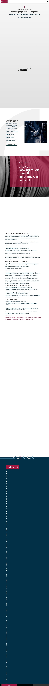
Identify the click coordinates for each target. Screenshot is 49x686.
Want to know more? (11, 144)
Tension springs (20, 317)
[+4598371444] (25, 685)
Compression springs (10, 317)
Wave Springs (29, 319)
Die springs (22, 319)
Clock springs (8, 319)
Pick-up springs (29, 317)
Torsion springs (37, 317)
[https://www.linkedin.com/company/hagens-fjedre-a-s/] (41, 685)
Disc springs (15, 319)
